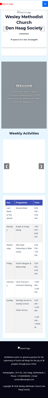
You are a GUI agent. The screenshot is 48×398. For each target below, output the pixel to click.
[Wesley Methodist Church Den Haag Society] (6, 4)
